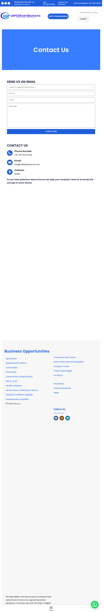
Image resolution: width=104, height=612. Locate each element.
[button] (95, 604)
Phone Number (23, 151)
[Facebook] (56, 418)
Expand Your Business (63, 3)
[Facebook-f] (2, 3)
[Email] (10, 162)
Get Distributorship (49, 3)
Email (17, 160)
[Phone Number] (10, 153)
